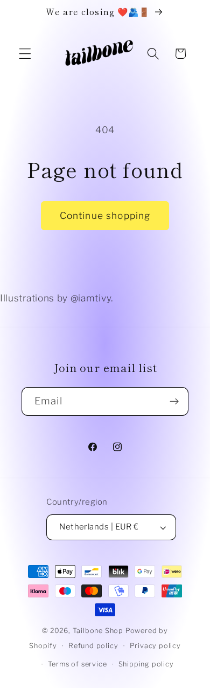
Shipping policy (146, 664)
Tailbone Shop (98, 631)
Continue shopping (105, 215)
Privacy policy (155, 646)
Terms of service (77, 664)
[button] (25, 53)
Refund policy (93, 646)
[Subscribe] (174, 401)
